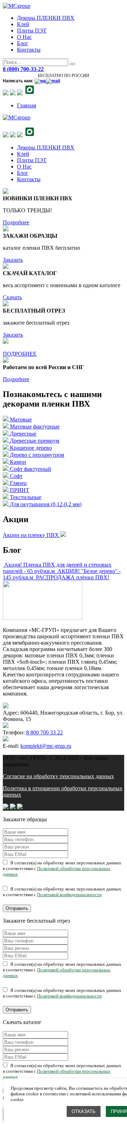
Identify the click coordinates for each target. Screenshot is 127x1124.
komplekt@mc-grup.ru (45, 746)
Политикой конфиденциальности (69, 894)
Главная (26, 105)
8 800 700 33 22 (44, 732)
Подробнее (16, 222)
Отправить (17, 908)
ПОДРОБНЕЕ (20, 354)
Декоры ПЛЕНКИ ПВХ (45, 18)
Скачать (12, 297)
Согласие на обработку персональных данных (58, 776)
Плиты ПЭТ (32, 31)
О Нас (24, 37)
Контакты (29, 50)
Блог (22, 43)
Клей (23, 24)
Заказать (13, 260)
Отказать (84, 1111)
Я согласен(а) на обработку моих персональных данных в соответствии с (62, 868)
